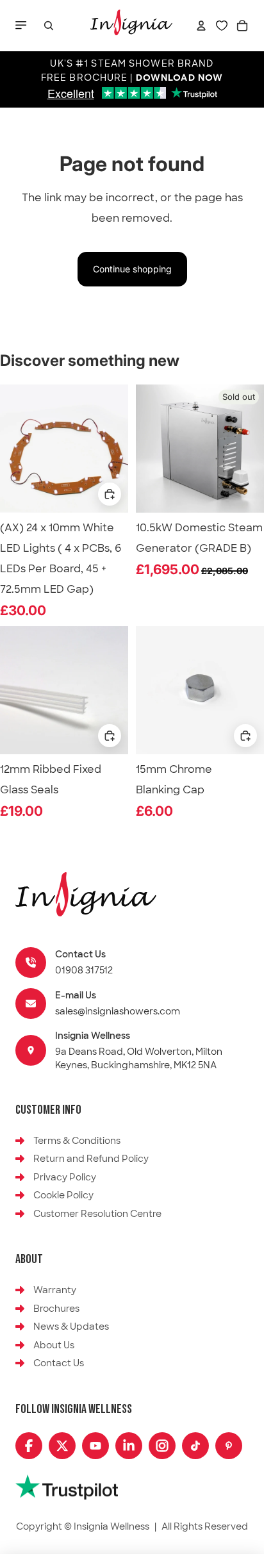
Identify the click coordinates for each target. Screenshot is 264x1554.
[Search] (49, 26)
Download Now (179, 78)
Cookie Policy (63, 1195)
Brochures (56, 1308)
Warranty (54, 1290)
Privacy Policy (64, 1177)
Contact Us (58, 1363)
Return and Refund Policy (91, 1158)
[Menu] (22, 25)
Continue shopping (132, 268)
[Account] (201, 26)
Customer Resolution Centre (97, 1213)
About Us (53, 1345)
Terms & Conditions (76, 1140)
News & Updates (71, 1326)
